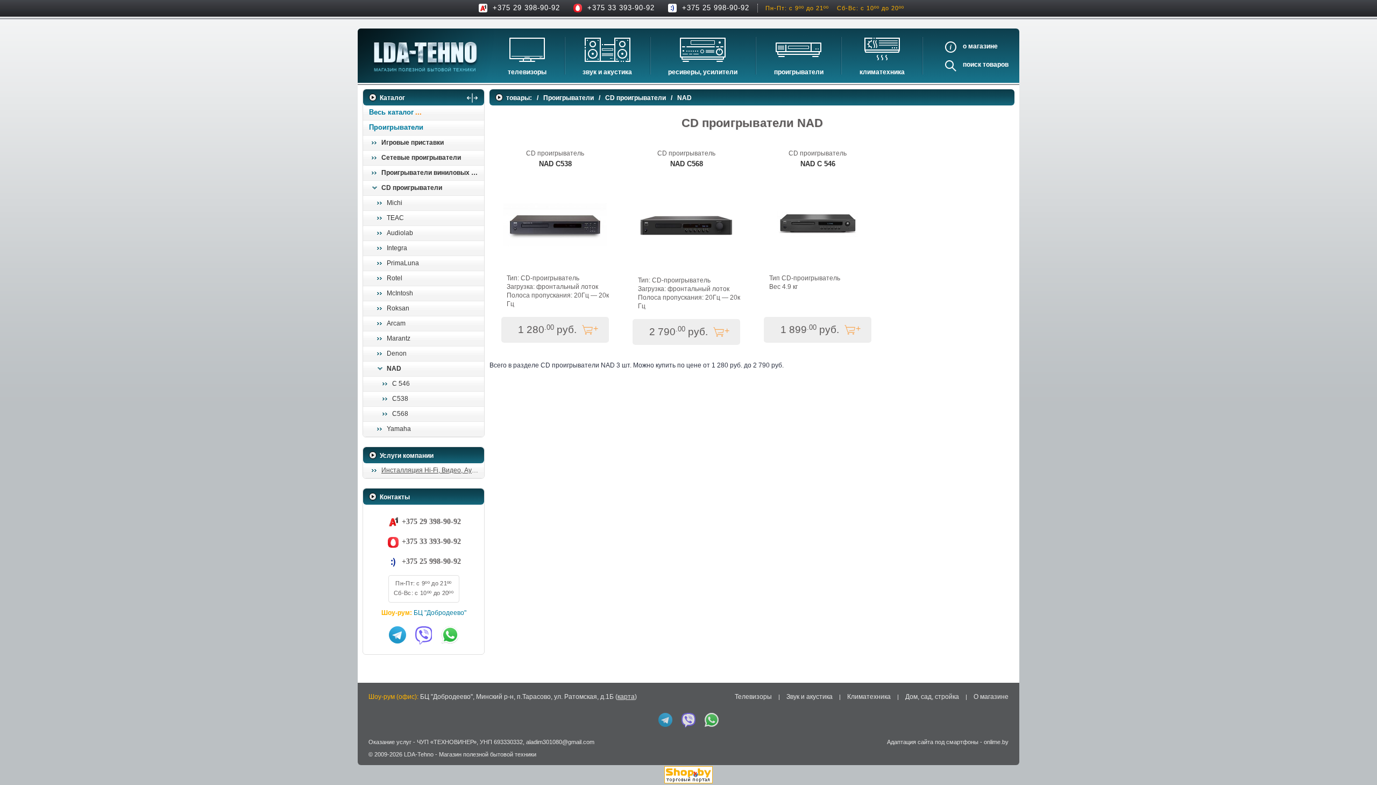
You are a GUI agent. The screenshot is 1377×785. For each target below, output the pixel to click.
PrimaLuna (403, 263)
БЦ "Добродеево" (440, 613)
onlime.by (996, 742)
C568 (400, 414)
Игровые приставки (412, 142)
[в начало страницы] (1355, 752)
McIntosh (400, 293)
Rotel (394, 278)
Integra (397, 248)
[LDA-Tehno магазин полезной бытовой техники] (425, 57)
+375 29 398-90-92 (526, 8)
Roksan (398, 308)
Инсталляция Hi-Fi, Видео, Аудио (432, 470)
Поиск (972, 64)
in (372, 762)
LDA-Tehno (419, 754)
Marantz (398, 338)
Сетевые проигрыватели (421, 157)
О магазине (991, 697)
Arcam (396, 323)
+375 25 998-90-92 (715, 8)
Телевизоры (527, 72)
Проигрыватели (799, 72)
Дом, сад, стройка (932, 697)
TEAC (395, 218)
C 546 (401, 383)
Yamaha (399, 429)
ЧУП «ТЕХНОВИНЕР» (447, 742)
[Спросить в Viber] (423, 634)
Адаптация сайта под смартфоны (932, 742)
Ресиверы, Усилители (702, 72)
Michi (394, 203)
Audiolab (400, 233)
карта (626, 697)
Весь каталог (391, 112)
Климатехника (882, 72)
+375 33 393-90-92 (621, 8)
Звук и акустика (607, 72)
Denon (397, 353)
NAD (394, 368)
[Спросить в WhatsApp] (450, 634)
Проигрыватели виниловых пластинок (432, 172)
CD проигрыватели (411, 188)
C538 (400, 398)
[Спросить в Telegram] (397, 634)
